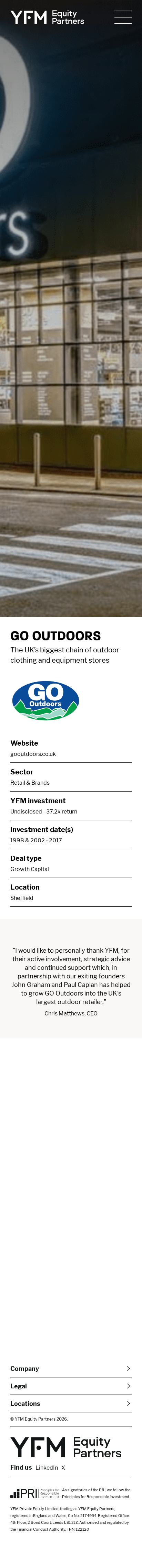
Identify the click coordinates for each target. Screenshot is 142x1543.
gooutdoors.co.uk (33, 754)
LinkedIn (47, 1467)
